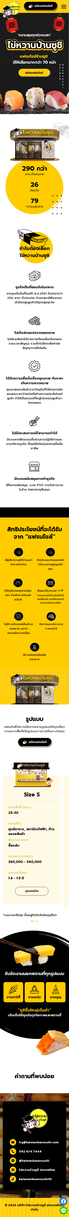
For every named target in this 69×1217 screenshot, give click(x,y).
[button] (32, 921)
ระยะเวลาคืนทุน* (18, 872)
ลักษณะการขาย (18, 840)
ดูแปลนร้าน (31, 891)
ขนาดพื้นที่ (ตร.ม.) (19, 807)
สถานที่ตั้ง (14, 823)
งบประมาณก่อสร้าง (20, 856)
